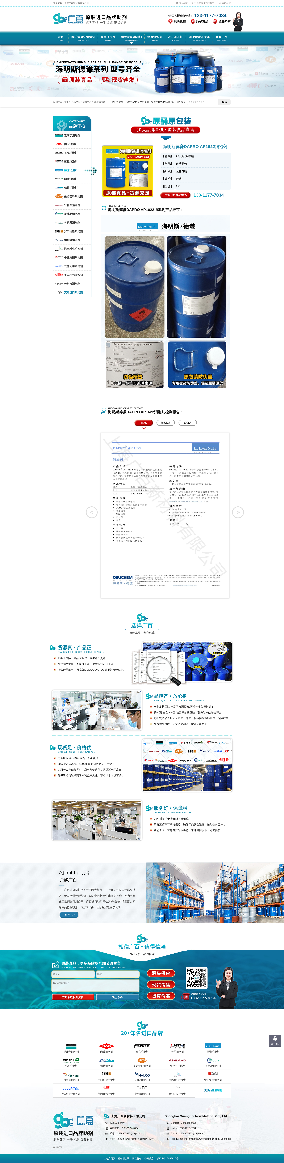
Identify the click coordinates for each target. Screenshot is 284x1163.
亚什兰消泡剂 (177, 1065)
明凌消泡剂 (71, 1065)
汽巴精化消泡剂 (177, 1079)
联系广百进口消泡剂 (204, 3)
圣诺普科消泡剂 (142, 1065)
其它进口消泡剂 (177, 1093)
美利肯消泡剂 (142, 1093)
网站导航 (226, 3)
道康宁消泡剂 (71, 1051)
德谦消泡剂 (99, 102)
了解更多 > (69, 914)
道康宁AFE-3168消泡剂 (137, 102)
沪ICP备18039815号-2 (169, 1158)
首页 (66, 102)
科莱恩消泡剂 (71, 1079)
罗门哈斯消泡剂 (106, 1079)
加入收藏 (183, 3)
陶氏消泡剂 (106, 1051)
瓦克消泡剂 (142, 1051)
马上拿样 (117, 997)
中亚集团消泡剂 (213, 1079)
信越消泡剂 (106, 1065)
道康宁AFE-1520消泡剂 (162, 102)
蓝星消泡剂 (177, 1051)
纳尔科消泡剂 (142, 1079)
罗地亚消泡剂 (213, 1065)
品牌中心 (87, 102)
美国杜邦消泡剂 (106, 1093)
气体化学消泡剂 (71, 1093)
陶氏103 (181, 102)
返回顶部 (275, 1044)
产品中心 (75, 102)
